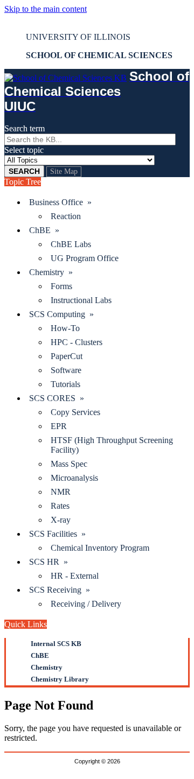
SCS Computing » (61, 314)
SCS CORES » (56, 398)
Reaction (66, 216)
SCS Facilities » (57, 533)
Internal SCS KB (56, 644)
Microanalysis (74, 477)
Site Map (64, 171)
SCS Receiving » (59, 589)
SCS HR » (48, 561)
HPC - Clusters (76, 342)
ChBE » (44, 230)
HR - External (75, 575)
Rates (60, 505)
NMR (61, 491)
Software (66, 370)
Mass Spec (69, 463)
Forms (61, 286)
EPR (59, 426)
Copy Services (75, 412)
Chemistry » (51, 272)
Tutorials (65, 384)
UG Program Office (85, 258)
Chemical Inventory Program (100, 547)
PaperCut (66, 356)
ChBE (40, 655)
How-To (65, 328)
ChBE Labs (71, 244)
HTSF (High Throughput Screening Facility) (112, 445)
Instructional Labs (81, 300)
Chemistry (47, 667)
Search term (24, 128)
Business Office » (60, 202)
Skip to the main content (45, 8)
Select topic (24, 150)
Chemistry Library (60, 679)
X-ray (61, 519)
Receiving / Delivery (86, 603)
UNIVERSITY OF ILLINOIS (78, 36)
